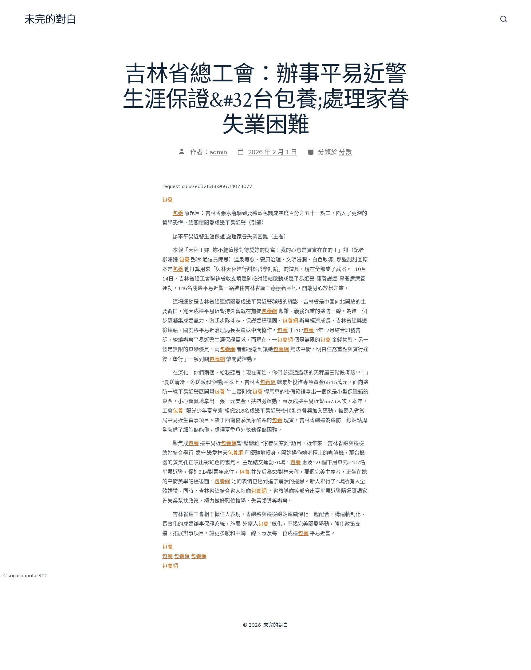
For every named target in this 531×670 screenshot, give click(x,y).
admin (218, 152)
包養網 (269, 311)
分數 (345, 152)
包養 (167, 199)
